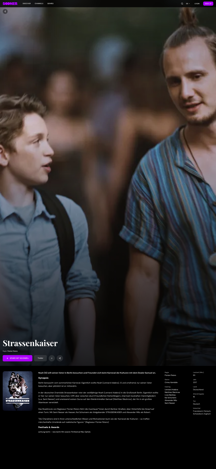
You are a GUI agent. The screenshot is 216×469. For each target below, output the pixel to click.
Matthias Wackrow (172, 392)
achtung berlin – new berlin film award (54, 432)
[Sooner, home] (10, 3)
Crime (167, 382)
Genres (50, 3)
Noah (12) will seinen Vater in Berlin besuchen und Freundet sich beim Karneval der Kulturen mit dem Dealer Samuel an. (97, 372)
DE (187, 4)
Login (197, 4)
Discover (27, 3)
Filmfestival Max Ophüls (80, 432)
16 (194, 397)
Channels (39, 3)
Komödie (174, 382)
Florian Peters (12, 351)
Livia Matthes (170, 395)
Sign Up (208, 4)
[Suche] (182, 3)
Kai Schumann (170, 397)
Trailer (40, 358)
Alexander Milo (171, 400)
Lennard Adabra (171, 389)
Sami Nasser (170, 403)
